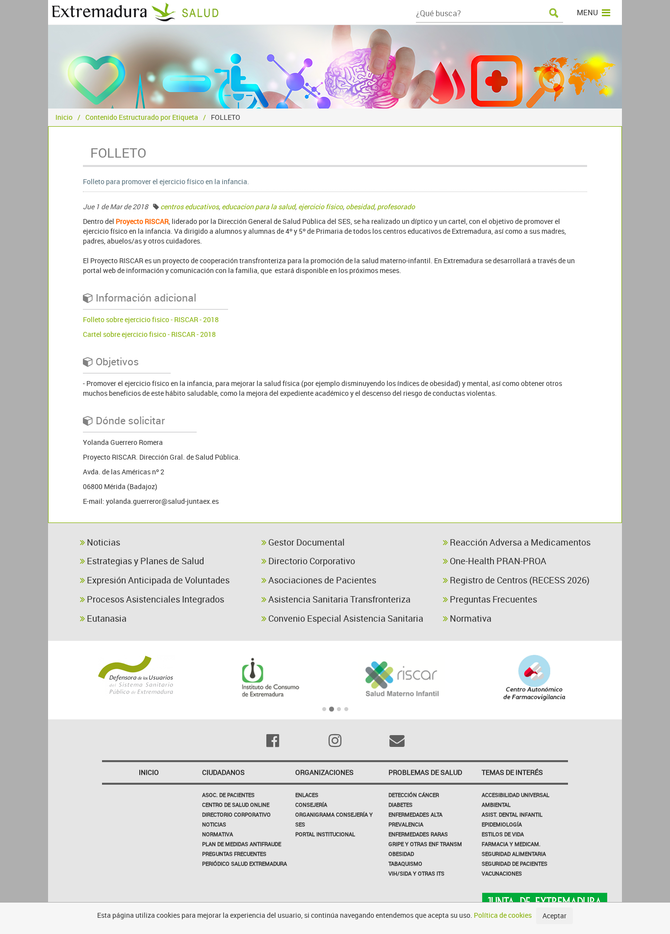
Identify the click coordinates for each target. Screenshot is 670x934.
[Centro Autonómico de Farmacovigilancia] (534, 678)
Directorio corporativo (236, 814)
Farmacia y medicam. (511, 844)
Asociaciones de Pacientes (321, 580)
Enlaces (306, 794)
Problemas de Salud (425, 772)
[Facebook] (273, 740)
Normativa (469, 618)
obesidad (360, 206)
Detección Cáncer (413, 794)
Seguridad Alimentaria (514, 853)
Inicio (64, 117)
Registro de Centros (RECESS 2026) (519, 580)
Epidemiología (502, 824)
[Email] (397, 740)
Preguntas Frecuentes (492, 599)
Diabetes (400, 804)
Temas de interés (512, 772)
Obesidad (401, 853)
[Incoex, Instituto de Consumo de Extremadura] (268, 678)
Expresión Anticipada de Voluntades (157, 580)
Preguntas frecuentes (234, 853)
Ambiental (496, 804)
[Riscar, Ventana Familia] (401, 678)
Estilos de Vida (503, 834)
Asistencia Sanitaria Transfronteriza (338, 599)
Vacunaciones (502, 873)
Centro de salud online (235, 804)
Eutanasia (106, 618)
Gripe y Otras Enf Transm (425, 844)
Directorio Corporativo (310, 561)
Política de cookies (503, 915)
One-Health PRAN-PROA (497, 561)
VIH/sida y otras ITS (416, 873)
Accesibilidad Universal (515, 794)
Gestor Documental (305, 542)
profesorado (396, 206)
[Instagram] (335, 740)
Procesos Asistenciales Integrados (154, 599)
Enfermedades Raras (418, 834)
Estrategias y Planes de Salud (144, 561)
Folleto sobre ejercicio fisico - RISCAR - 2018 (151, 319)
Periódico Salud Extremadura (244, 863)
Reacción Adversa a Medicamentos (519, 542)
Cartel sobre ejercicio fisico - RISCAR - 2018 (149, 334)
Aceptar (554, 915)
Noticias (102, 542)
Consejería (311, 804)
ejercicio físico (320, 206)
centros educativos (189, 206)
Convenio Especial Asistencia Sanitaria (344, 618)
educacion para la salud (258, 206)
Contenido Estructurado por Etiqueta (141, 117)
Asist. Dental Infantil (512, 814)
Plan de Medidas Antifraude (241, 844)
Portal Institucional (325, 834)
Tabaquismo (405, 863)
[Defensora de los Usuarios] (136, 675)
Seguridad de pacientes (514, 863)
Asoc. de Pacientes (228, 794)
